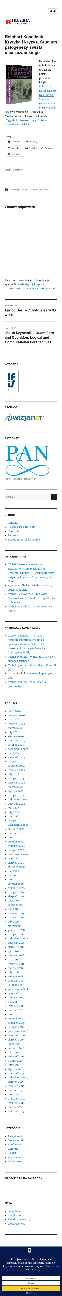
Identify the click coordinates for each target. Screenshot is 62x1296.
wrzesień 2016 (16, 1035)
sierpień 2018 (16, 946)
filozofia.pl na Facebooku (24, 1178)
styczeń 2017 (15, 1018)
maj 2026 (13, 719)
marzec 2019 (15, 917)
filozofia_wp (14, 189)
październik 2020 (18, 854)
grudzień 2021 (16, 816)
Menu (53, 11)
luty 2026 (13, 732)
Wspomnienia (16, 1157)
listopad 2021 (16, 820)
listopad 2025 (16, 744)
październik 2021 (18, 824)
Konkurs (13, 1148)
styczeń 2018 (15, 976)
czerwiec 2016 (16, 1048)
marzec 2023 (15, 786)
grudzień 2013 (16, 1111)
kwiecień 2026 (16, 723)
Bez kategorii (45, 189)
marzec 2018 (15, 967)
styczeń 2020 (16, 883)
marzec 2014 (15, 1107)
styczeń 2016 (15, 1069)
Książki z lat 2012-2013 (21, 526)
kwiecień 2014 (16, 1102)
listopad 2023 (16, 778)
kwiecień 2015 (16, 1085)
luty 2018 (13, 972)
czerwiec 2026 (16, 715)
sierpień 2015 (16, 1081)
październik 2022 (18, 799)
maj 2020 (13, 871)
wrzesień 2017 (16, 993)
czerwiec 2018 (16, 955)
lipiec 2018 (14, 951)
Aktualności (15, 1136)
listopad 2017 (15, 984)
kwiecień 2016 (16, 1056)
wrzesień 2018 (16, 942)
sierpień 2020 (16, 862)
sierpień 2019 (16, 896)
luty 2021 (13, 837)
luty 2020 (13, 879)
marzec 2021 (15, 833)
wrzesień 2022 (16, 803)
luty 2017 (13, 1014)
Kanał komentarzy (19, 1219)
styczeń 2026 (16, 736)
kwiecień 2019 (16, 913)
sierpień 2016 (16, 1039)
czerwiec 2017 (16, 997)
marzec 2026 (15, 727)
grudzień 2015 (16, 1073)
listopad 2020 (16, 850)
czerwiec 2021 (16, 828)
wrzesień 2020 (16, 858)
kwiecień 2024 (16, 769)
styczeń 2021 (15, 841)
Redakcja (13, 535)
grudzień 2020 (16, 845)
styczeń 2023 (15, 791)
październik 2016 (18, 1031)
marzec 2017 (15, 1010)
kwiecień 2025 (16, 757)
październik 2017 (18, 989)
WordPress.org (16, 1223)
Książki (12, 1152)
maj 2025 (13, 753)
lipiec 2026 (14, 710)
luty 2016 (13, 1064)
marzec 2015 (15, 1090)
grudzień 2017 (16, 980)
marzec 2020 (15, 875)
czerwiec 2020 (16, 866)
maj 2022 (13, 807)
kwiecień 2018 (16, 963)
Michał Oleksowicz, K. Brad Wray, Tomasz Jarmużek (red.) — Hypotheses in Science (31, 598)
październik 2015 (18, 1077)
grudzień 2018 (16, 930)
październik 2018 (18, 938)
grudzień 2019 (16, 887)
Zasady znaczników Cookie (24, 539)
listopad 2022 (16, 795)
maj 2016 (13, 1052)
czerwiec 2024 (16, 765)
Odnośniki (14, 531)
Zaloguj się (14, 1210)
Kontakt (13, 522)
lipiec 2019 (14, 900)
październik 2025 (18, 748)
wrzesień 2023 (16, 782)
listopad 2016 (16, 1026)
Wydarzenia (15, 1161)
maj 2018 (13, 959)
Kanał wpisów (16, 1215)
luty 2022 (13, 812)
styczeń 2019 (15, 925)
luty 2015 (13, 1094)
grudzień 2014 (16, 1098)
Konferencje (15, 1144)
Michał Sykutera (17, 656)
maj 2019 (13, 908)
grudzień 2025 (16, 740)
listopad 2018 (16, 934)
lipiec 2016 (14, 1043)
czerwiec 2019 (16, 904)
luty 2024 (13, 774)
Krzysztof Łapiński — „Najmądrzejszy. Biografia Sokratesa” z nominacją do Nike (31, 577)
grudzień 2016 (16, 1022)
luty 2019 (13, 921)
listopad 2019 (16, 892)
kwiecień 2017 (16, 1005)
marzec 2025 (15, 761)
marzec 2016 (15, 1060)
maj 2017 (13, 1001)
